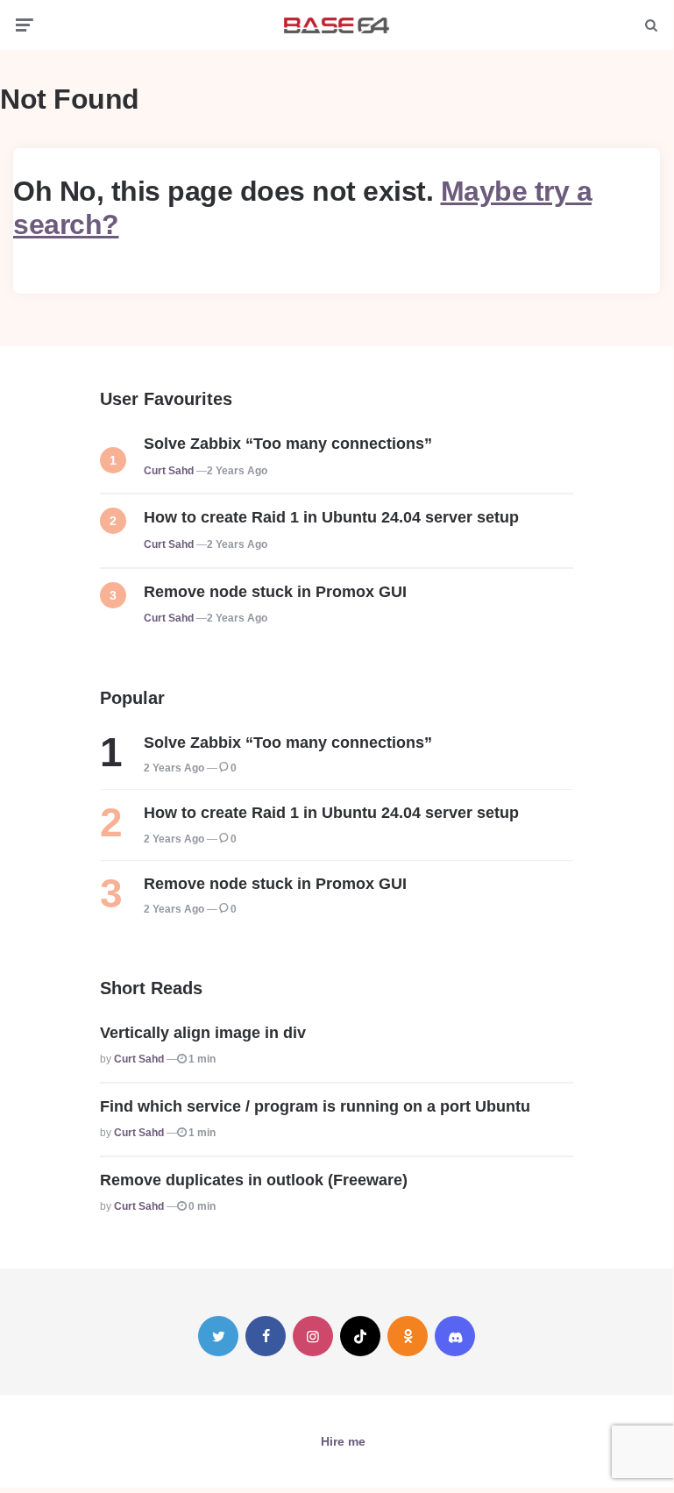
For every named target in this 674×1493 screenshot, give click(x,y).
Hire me (343, 1441)
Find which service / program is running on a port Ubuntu (315, 1106)
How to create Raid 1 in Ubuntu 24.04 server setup (331, 517)
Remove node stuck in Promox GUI (275, 592)
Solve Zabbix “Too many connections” (288, 443)
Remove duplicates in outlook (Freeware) (254, 1180)
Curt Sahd (169, 471)
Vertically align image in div (203, 1033)
